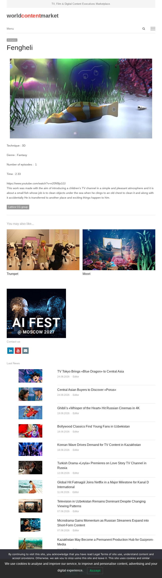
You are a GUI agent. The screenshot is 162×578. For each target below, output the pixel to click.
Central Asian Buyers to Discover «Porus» (86, 389)
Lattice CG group (18, 206)
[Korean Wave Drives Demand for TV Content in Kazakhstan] (30, 444)
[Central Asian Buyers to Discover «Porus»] (30, 389)
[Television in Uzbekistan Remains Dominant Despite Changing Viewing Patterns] (30, 501)
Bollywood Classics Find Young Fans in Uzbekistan (93, 426)
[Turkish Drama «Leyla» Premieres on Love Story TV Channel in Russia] (30, 463)
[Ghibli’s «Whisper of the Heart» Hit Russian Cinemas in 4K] (30, 408)
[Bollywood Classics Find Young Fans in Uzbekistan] (30, 426)
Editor (76, 376)
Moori (86, 273)
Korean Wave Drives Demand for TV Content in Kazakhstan (99, 444)
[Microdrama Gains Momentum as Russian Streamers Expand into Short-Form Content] (30, 520)
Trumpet (12, 273)
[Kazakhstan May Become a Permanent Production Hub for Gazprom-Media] (30, 539)
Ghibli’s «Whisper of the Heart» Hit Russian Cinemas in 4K (98, 408)
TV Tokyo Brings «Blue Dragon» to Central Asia (90, 371)
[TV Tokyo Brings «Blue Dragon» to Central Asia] (30, 371)
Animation (12, 40)
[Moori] (119, 231)
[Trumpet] (43, 231)
